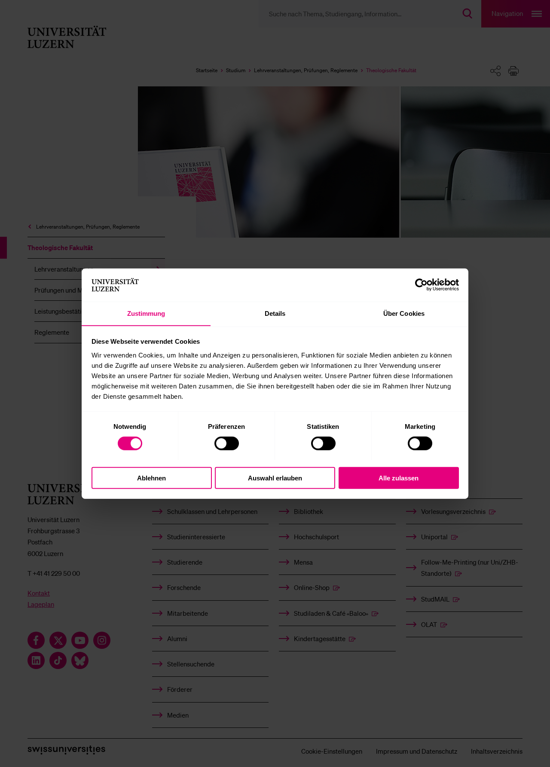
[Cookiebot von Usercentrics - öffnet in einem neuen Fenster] (421, 284)
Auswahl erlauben (275, 477)
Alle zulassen (399, 477)
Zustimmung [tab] (146, 313)
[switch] (226, 443)
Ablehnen (151, 477)
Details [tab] (275, 313)
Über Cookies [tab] (404, 313)
